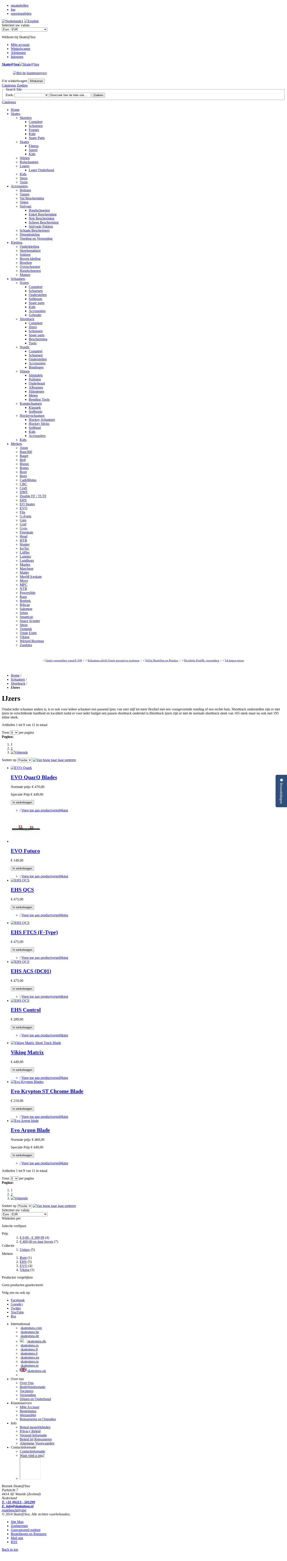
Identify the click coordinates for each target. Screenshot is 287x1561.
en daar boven (36, 1241)
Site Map (17, 1522)
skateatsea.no (30, 1357)
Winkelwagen (20, 49)
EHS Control (26, 1010)
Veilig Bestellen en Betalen (161, 660)
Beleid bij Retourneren (36, 1439)
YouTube (17, 1312)
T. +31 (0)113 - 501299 (18, 1502)
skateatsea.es (30, 1345)
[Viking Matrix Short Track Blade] (36, 1043)
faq (13, 9)
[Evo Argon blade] (25, 1121)
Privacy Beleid (30, 1431)
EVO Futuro (25, 851)
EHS (23, 1262)
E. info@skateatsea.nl (17, 1506)
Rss (13, 1316)
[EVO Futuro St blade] (26, 841)
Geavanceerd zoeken (25, 1530)
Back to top (10, 1549)
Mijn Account (29, 1407)
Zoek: (9, 95)
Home (15, 110)
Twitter (16, 1308)
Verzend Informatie (33, 1435)
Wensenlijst (28, 1415)
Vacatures (26, 1391)
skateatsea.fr (29, 1349)
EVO (23, 1266)
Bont (23, 1258)
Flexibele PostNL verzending (201, 660)
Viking (24, 1270)
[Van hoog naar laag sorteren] (54, 760)
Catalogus (9, 85)
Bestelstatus (28, 1411)
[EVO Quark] (21, 768)
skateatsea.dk (36, 1341)
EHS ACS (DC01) (31, 971)
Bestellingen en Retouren (28, 1534)
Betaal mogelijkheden (35, 1427)
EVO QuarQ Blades (34, 777)
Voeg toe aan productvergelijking (44, 810)
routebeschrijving (14, 1510)
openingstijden (21, 13)
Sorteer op (9, 760)
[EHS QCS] (20, 880)
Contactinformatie (32, 1451)
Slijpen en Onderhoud (35, 1399)
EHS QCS (22, 890)
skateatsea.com (31, 1328)
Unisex (25, 1250)
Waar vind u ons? (32, 1455)
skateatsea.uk (36, 1371)
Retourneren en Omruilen (38, 1419)
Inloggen (17, 57)
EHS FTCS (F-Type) (34, 932)
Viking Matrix (27, 1052)
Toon (5, 732)
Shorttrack (18, 683)
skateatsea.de (30, 1336)
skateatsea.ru (30, 1361)
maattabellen (19, 5)
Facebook (18, 1300)
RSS (14, 1542)
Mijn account (20, 45)
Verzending (28, 1395)
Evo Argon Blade (30, 1130)
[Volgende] (19, 752)
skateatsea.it (29, 1353)
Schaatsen (18, 679)
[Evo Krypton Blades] (27, 1082)
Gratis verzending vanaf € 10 (63, 660)
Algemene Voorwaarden (37, 1443)
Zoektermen (19, 1526)
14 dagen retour (234, 660)
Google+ (17, 1304)
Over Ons (27, 1383)
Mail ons (17, 1538)
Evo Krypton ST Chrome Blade (47, 1091)
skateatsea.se (30, 1365)
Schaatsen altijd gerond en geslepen (113, 660)
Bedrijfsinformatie (32, 1387)
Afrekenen (18, 53)
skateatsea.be (30, 1332)
